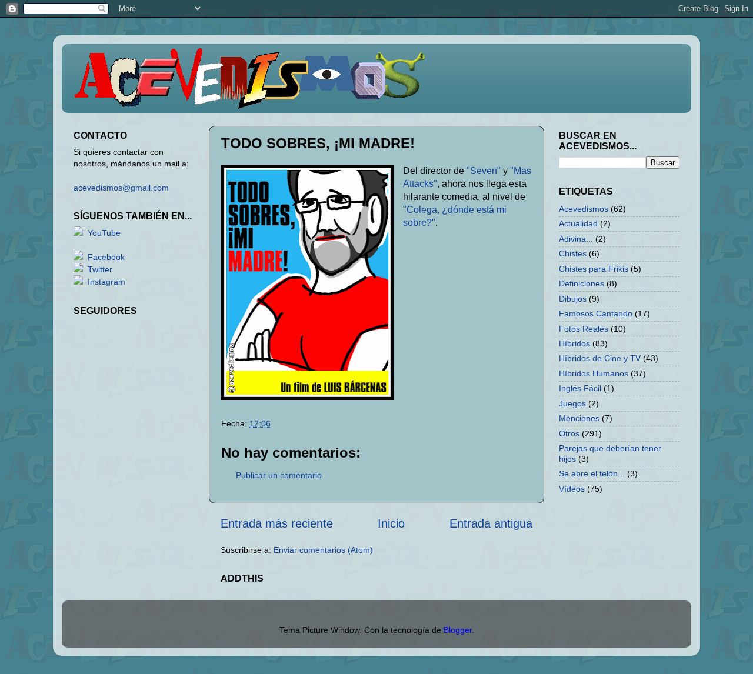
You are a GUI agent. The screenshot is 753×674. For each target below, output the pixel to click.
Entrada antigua (490, 523)
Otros (569, 433)
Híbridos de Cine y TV (600, 358)
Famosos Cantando (595, 313)
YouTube (104, 233)
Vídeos (572, 488)
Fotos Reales (583, 328)
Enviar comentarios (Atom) (323, 550)
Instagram (106, 281)
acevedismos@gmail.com (121, 187)
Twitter (100, 269)
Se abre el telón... (592, 473)
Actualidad (578, 223)
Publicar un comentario (279, 475)
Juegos (572, 403)
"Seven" (484, 171)
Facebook (106, 257)
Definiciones (581, 283)
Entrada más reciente (277, 523)
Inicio (391, 523)
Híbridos (574, 343)
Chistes (573, 253)
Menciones (579, 418)
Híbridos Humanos (593, 373)
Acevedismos (583, 208)
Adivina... (576, 238)
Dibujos (573, 298)
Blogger (458, 630)
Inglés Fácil (580, 388)
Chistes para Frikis (593, 268)
